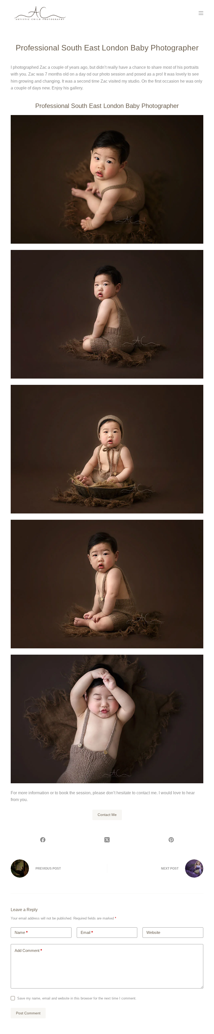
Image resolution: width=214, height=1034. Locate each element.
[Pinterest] (171, 839)
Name (21, 932)
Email (87, 932)
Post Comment (28, 1013)
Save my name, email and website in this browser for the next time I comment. (76, 998)
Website (153, 932)
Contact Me (107, 815)
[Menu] (201, 13)
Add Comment (28, 950)
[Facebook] (43, 839)
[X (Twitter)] (107, 839)
